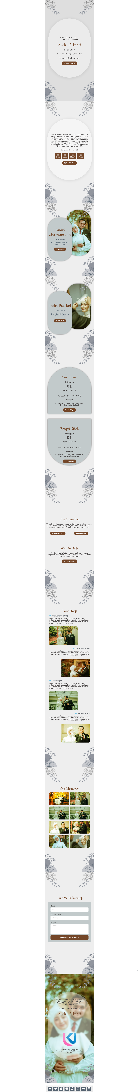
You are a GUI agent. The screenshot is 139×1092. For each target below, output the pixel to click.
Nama (52, 906)
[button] (60, 249)
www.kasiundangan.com (69, 1050)
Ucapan (53, 923)
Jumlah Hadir (55, 914)
